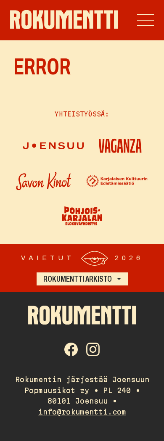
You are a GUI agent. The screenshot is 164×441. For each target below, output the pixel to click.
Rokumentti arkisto (77, 278)
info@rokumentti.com (82, 412)
